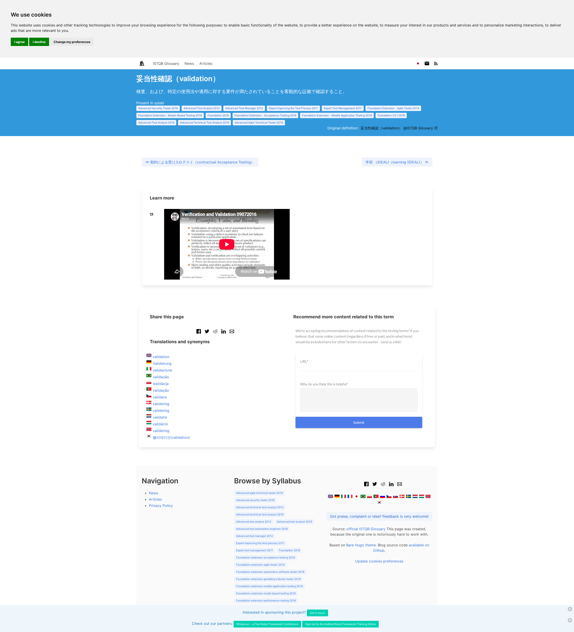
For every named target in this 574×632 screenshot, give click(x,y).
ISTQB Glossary (166, 63)
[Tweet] (207, 333)
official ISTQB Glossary (365, 529)
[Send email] (231, 333)
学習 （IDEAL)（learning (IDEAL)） (395, 162)
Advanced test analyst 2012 (253, 521)
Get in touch (317, 613)
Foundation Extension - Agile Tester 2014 (393, 108)
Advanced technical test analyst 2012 (259, 507)
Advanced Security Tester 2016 (158, 108)
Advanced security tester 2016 (255, 500)
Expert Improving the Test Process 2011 (293, 108)
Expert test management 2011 (254, 550)
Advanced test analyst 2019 (294, 521)
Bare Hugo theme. (361, 545)
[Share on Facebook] (198, 333)
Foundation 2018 (218, 115)
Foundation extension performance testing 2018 (266, 600)
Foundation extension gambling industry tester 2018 (268, 579)
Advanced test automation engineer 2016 (262, 528)
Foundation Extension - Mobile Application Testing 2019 (337, 115)
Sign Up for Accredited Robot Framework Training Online (340, 624)
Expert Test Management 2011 (343, 108)
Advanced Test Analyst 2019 (156, 122)
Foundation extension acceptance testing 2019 (265, 557)
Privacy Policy (161, 505)
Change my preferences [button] (72, 42)
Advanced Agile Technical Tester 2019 (259, 122)
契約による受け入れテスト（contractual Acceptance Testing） (201, 162)
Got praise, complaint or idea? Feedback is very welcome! (379, 516)
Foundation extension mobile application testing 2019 (269, 586)
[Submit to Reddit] (215, 333)
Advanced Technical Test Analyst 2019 (204, 122)
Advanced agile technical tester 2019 (259, 493)
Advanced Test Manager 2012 (244, 108)
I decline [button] (39, 42)
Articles (205, 63)
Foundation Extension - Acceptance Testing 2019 (265, 115)
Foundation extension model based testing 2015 (266, 593)
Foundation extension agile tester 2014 (260, 564)
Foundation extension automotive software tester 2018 (270, 571)
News (189, 63)
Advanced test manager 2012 (254, 536)
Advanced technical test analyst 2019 (259, 514)
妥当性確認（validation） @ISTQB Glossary (397, 128)
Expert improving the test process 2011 (260, 543)
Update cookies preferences (379, 561)
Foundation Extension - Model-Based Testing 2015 (170, 115)
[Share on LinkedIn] (223, 333)
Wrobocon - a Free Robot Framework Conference (267, 624)
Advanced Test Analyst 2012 (202, 108)
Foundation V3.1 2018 (391, 115)
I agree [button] (19, 42)
